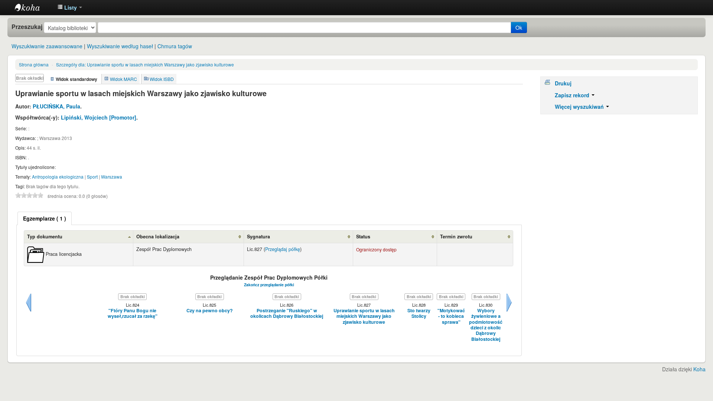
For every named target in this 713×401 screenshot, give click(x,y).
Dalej (509, 311)
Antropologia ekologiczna (58, 176)
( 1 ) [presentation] (44, 218)
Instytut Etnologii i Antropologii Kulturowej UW (33, 7)
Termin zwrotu (456, 236)
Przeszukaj (27, 26)
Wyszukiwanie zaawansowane (47, 46)
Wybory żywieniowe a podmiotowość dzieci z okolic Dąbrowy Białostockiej (485, 325)
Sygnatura (258, 236)
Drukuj (563, 83)
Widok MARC (123, 79)
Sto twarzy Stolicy (418, 313)
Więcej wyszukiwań (580, 106)
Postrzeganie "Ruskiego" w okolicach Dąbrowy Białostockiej (286, 313)
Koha (699, 369)
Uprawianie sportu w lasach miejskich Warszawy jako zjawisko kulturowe (145, 64)
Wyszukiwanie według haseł (120, 46)
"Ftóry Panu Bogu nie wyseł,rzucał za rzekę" (132, 313)
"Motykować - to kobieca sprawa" (451, 316)
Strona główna (34, 64)
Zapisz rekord (573, 95)
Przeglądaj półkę (282, 249)
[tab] (44, 218)
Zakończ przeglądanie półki (269, 284)
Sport (92, 176)
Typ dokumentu (44, 236)
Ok (518, 27)
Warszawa (111, 176)
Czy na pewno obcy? (209, 310)
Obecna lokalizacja (157, 236)
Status (363, 236)
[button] (70, 7)
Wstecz (29, 311)
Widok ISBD (162, 79)
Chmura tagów (174, 46)
